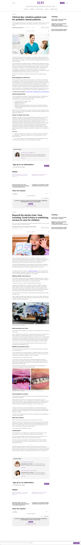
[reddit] (32, 231)
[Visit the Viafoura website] (47, 198)
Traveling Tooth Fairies (33, 269)
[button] (13, 3)
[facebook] (27, 231)
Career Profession (53, 9)
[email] (34, 231)
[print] (48, 231)
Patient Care (26, 9)
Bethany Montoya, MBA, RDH (18, 27)
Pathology (47, 9)
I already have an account (31, 205)
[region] (30, 196)
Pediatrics (14, 212)
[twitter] (30, 231)
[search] (14, 3)
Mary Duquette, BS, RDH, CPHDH (29, 226)
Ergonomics (32, 9)
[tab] (15, 193)
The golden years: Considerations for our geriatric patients (37, 91)
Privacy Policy (30, 542)
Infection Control (39, 9)
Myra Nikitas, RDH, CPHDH (17, 226)
